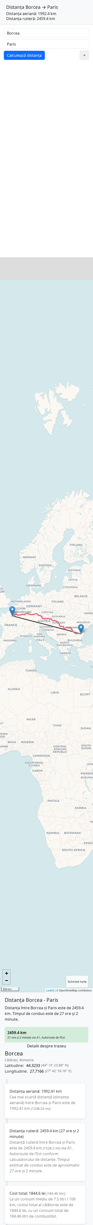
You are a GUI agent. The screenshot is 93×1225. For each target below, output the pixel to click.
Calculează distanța (24, 55)
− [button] (6, 980)
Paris (52, 7)
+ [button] (6, 973)
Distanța (15, 7)
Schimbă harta (77, 981)
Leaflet (50, 990)
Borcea (33, 7)
